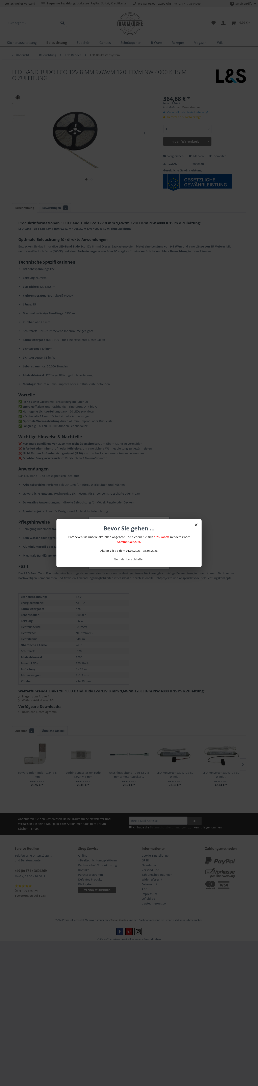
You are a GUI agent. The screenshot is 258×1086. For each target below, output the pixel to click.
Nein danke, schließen (129, 559)
